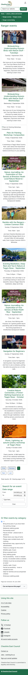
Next (3, 473)
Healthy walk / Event (9, 565)
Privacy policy (5, 614)
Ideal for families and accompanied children (14, 573)
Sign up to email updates (9, 658)
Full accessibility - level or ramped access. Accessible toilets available (14, 558)
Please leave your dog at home (13, 537)
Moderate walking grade (11, 528)
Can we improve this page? (12, 586)
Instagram (7, 635)
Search (23, 9)
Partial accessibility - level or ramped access (12, 568)
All (4, 521)
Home (2, 13)
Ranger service (7, 17)
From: (4, 492)
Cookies (3, 610)
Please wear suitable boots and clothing (13, 540)
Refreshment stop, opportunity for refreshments (14, 544)
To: (3, 495)
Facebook (7, 628)
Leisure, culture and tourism (14, 13)
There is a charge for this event (13, 548)
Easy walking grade (9, 554)
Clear (14, 504)
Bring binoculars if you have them (14, 524)
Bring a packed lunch (10, 552)
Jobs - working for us (8, 655)
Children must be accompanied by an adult (14, 562)
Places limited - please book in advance (13, 534)
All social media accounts (9, 639)
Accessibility (5, 606)
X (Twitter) (7, 625)
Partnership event (9, 530)
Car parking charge (9, 526)
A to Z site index (6, 603)
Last (10, 473)
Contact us (4, 651)
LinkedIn (6, 632)
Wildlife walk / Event (9, 550)
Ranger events (17, 17)
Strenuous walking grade (11, 576)
